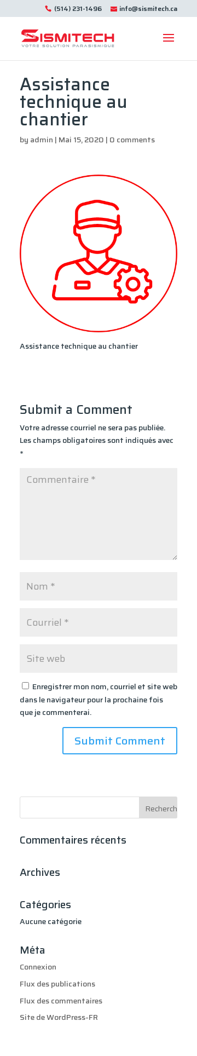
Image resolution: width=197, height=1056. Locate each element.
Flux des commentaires (61, 1001)
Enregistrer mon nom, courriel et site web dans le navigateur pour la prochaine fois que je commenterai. (98, 699)
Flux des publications (57, 984)
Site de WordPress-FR (59, 1017)
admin (41, 140)
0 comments (132, 140)
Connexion (38, 967)
